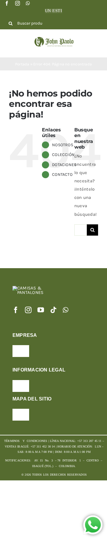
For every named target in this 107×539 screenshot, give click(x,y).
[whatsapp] (28, 3)
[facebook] (6, 3)
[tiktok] (53, 310)
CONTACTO (62, 174)
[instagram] (17, 3)
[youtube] (40, 310)
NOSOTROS (62, 144)
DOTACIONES (64, 164)
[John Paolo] (53, 39)
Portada (22, 64)
